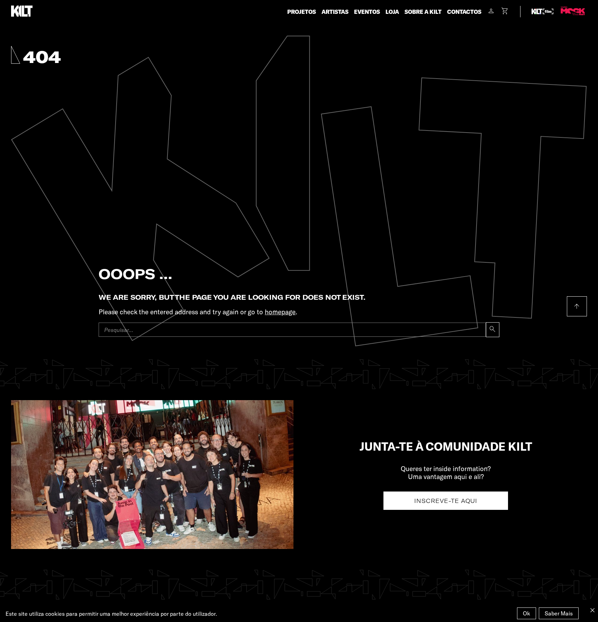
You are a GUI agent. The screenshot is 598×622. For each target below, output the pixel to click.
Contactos (464, 11)
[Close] (592, 610)
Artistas (334, 11)
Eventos (367, 11)
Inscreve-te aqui (445, 500)
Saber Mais (559, 613)
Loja (392, 11)
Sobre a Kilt (423, 11)
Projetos (301, 11)
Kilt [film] (543, 11)
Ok (526, 613)
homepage (280, 312)
